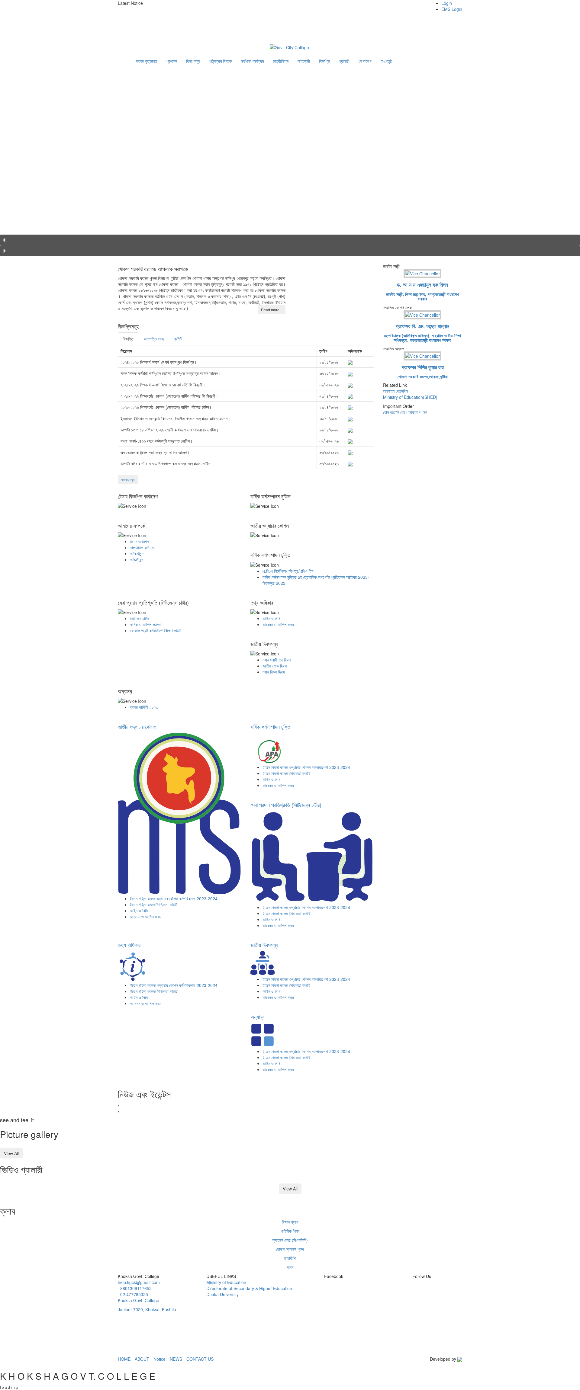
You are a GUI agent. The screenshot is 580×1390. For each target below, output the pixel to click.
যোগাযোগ (365, 61)
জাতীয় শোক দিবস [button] (275, 666)
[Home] (126, 57)
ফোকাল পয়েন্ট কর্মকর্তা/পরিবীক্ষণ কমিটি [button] (156, 630)
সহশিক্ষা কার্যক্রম (252, 61)
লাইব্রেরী (304, 61)
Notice (159, 1359)
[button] (175, 9)
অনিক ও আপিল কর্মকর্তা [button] (146, 624)
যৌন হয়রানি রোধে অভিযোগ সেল (405, 412)
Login (446, 3)
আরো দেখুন (127, 479)
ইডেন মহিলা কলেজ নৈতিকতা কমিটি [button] (154, 905)
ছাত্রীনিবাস (280, 61)
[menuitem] (445, 6)
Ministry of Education (226, 1282)
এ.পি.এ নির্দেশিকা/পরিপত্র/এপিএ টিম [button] (288, 571)
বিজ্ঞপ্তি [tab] (128, 339)
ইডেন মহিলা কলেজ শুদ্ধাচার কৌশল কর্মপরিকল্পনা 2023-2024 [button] (174, 898)
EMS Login (451, 9)
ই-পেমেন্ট (386, 61)
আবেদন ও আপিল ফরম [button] (278, 624)
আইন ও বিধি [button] (271, 618)
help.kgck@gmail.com (139, 1282)
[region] (290, 166)
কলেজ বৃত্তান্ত (146, 61)
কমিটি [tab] (178, 339)
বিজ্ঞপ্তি (324, 61)
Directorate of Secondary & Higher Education (249, 1288)
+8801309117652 (135, 1288)
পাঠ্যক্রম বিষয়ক (220, 61)
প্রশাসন (171, 61)
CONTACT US (200, 1359)
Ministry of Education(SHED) (410, 397)
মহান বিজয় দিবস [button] (274, 672)
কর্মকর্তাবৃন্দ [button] (136, 553)
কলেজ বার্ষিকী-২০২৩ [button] (144, 707)
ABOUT (142, 1359)
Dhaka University (222, 1294)
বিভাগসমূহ (193, 61)
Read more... (271, 309)
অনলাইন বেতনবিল (395, 391)
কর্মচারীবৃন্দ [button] (136, 559)
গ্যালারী (344, 61)
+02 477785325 (133, 1294)
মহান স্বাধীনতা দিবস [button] (277, 660)
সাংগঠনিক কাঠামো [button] (142, 547)
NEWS (176, 1359)
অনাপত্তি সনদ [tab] (154, 339)
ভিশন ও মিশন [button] (139, 541)
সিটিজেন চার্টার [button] (140, 618)
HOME (124, 1359)
